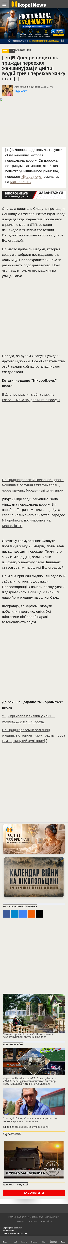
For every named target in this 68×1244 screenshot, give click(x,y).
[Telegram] (14, 914)
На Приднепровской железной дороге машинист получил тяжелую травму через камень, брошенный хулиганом (33, 485)
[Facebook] (6, 914)
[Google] (23, 914)
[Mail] (39, 914)
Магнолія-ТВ (20, 182)
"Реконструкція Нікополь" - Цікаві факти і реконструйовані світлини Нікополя (28, 1035)
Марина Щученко (30, 86)
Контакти (22, 1221)
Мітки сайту (46, 1221)
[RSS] (31, 914)
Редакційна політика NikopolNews (25, 1217)
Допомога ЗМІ (52, 1217)
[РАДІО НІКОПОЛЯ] (34, 877)
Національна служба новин (32, 1126)
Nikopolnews (31, 176)
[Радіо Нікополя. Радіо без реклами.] (34, 839)
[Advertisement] (34, 317)
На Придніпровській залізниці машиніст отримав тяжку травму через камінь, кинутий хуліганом (33, 735)
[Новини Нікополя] (28, 4)
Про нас (33, 1221)
